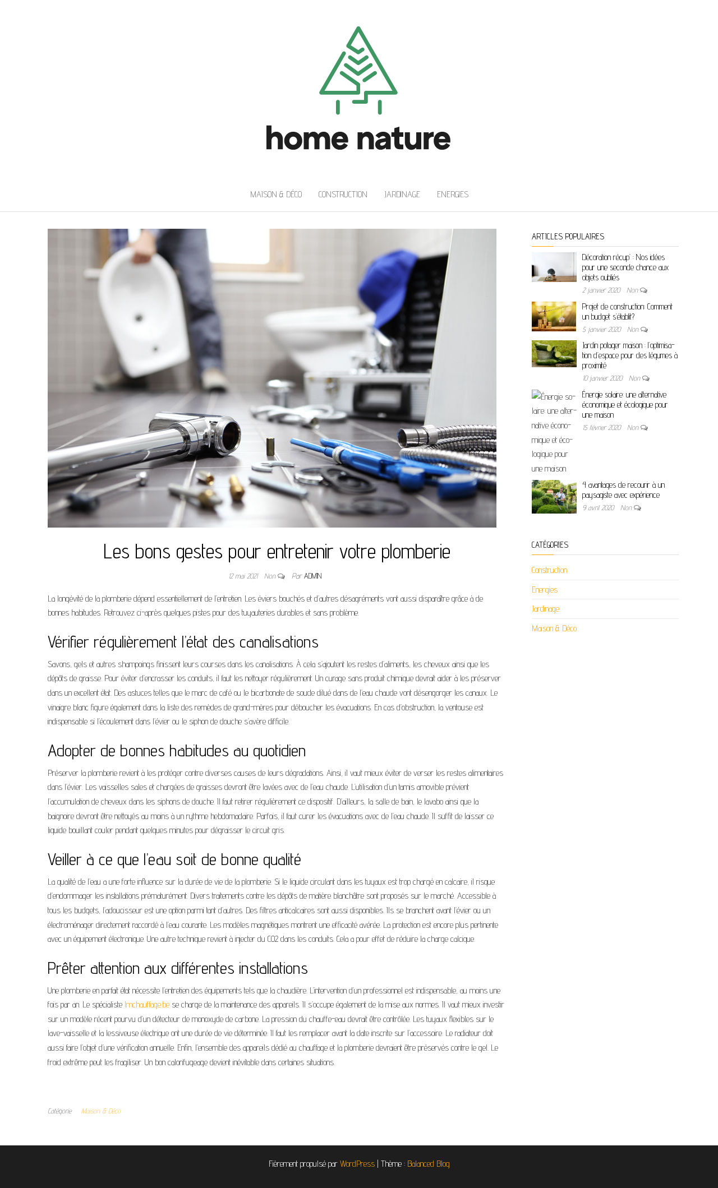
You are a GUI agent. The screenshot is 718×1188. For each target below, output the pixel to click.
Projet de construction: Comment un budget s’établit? (627, 311)
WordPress (357, 1163)
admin (312, 575)
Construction (343, 194)
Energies (452, 194)
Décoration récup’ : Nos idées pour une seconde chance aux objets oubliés (625, 267)
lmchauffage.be (147, 1004)
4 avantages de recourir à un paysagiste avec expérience (623, 490)
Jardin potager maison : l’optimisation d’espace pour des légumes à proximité (630, 355)
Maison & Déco (276, 194)
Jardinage (402, 194)
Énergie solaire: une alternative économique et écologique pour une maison (625, 404)
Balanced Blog (428, 1163)
